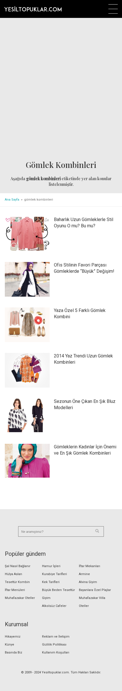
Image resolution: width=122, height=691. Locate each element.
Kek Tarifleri (51, 582)
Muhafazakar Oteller (20, 598)
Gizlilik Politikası (54, 644)
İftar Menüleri (15, 590)
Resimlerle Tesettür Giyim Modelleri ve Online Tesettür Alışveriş (33, 8)
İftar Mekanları (89, 566)
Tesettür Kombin (17, 582)
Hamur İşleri (51, 566)
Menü (113, 9)
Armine (84, 574)
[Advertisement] (61, 90)
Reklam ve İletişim (56, 636)
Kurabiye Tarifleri (54, 574)
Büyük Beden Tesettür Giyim (58, 594)
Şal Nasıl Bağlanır (17, 566)
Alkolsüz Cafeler (54, 606)
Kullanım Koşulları (55, 652)
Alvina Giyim (88, 582)
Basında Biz (13, 652)
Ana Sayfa (12, 199)
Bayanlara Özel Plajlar (95, 590)
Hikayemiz (12, 636)
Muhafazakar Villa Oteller (92, 602)
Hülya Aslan (13, 574)
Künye (9, 644)
